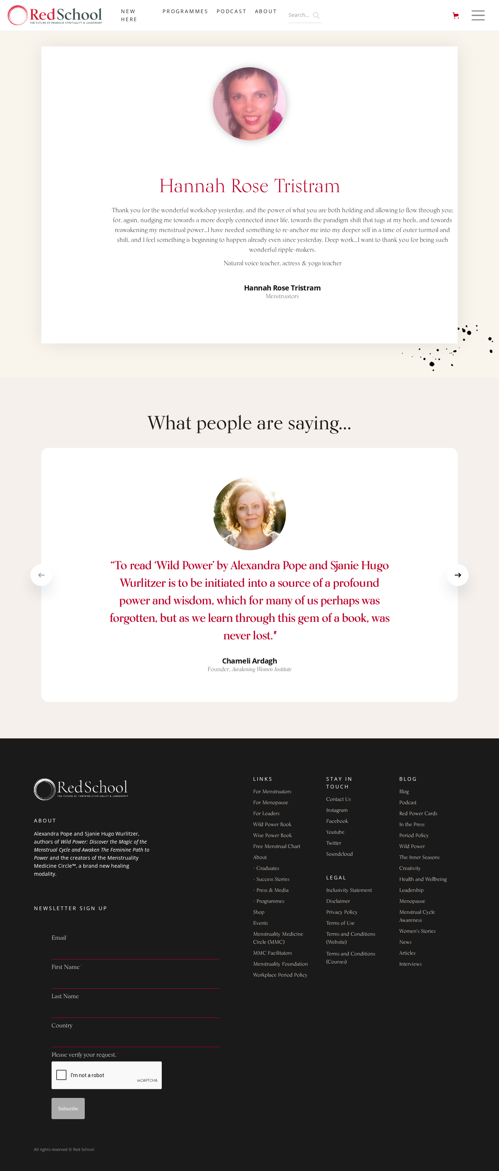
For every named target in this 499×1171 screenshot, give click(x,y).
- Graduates (266, 868)
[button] (457, 15)
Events (260, 923)
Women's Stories (417, 931)
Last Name (65, 996)
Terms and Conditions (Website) (350, 938)
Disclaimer (338, 901)
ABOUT (266, 11)
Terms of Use (340, 923)
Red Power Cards (418, 814)
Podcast (232, 11)
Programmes (186, 11)
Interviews (410, 964)
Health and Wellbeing (423, 879)
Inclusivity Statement (349, 890)
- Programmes (268, 901)
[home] (58, 15)
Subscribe (68, 1108)
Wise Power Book (272, 836)
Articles (407, 953)
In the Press (411, 825)
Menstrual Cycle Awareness (417, 916)
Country (62, 1026)
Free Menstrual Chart (276, 847)
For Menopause (270, 803)
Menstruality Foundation (280, 964)
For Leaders (266, 814)
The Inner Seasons (419, 858)
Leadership (411, 890)
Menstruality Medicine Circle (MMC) (278, 938)
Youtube (335, 832)
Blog (404, 792)
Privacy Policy (342, 912)
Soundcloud (339, 854)
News (405, 942)
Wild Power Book (272, 825)
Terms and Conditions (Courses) (350, 958)
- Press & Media (271, 890)
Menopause (412, 901)
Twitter (333, 843)
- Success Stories (271, 879)
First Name (67, 967)
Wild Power (412, 847)
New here (129, 15)
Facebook (337, 821)
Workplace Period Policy (280, 975)
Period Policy (414, 836)
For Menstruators (272, 792)
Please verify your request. (85, 1055)
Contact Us (338, 799)
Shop (258, 912)
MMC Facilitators (272, 953)
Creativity (410, 868)
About (260, 858)
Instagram (337, 810)
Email (60, 938)
